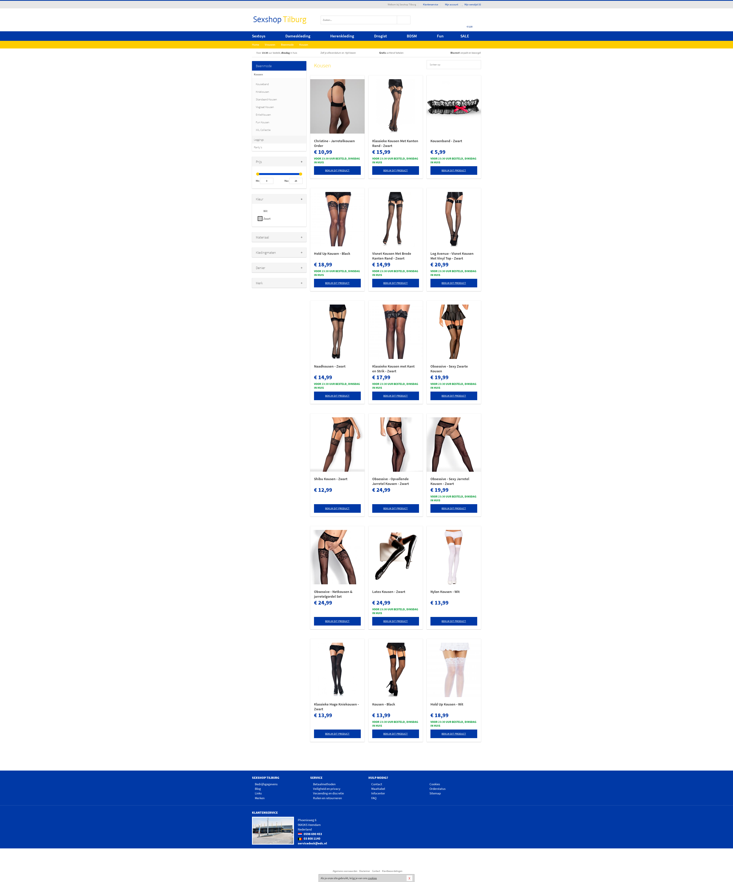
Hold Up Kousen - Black (332, 253)
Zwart (266, 218)
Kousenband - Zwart (446, 141)
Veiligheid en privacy (326, 789)
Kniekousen (262, 92)
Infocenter (378, 793)
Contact (376, 784)
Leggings (259, 139)
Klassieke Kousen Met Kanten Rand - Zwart (395, 143)
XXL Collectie (263, 130)
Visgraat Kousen (265, 107)
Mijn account (451, 4)
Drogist (380, 36)
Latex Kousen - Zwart (388, 591)
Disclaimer (364, 871)
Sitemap (435, 793)
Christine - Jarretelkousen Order (334, 143)
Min (257, 180)
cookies (372, 878)
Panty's (258, 147)
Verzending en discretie (328, 793)
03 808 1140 (311, 838)
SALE (464, 36)
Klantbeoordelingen (392, 871)
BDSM (412, 36)
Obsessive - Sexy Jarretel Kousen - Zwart (449, 481)
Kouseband (262, 84)
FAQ (373, 798)
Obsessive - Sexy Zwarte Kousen (449, 368)
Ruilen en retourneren (327, 798)
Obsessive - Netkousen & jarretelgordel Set (333, 594)
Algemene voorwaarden (345, 871)
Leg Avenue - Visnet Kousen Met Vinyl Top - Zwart (452, 255)
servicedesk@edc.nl (312, 843)
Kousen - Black (383, 704)
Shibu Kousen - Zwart (330, 478)
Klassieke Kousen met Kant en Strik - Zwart (393, 368)
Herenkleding (342, 36)
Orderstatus (437, 789)
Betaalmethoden (324, 784)
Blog (258, 789)
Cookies (434, 784)
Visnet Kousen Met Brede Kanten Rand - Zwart (391, 255)
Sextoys (258, 36)
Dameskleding (297, 36)
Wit (265, 211)
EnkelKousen (263, 114)
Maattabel (378, 789)
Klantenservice (430, 4)
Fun (440, 36)
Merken (260, 798)
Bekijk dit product (337, 170)
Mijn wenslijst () (472, 4)
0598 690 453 (312, 834)
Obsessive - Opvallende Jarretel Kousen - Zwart (390, 481)
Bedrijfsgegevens (266, 784)
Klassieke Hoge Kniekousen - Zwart (336, 706)
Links (258, 793)
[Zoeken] (404, 20)
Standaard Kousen (266, 99)
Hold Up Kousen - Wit (446, 704)
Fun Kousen (262, 122)
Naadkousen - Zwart (330, 366)
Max (286, 180)
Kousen (258, 74)
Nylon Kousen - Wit (445, 591)
